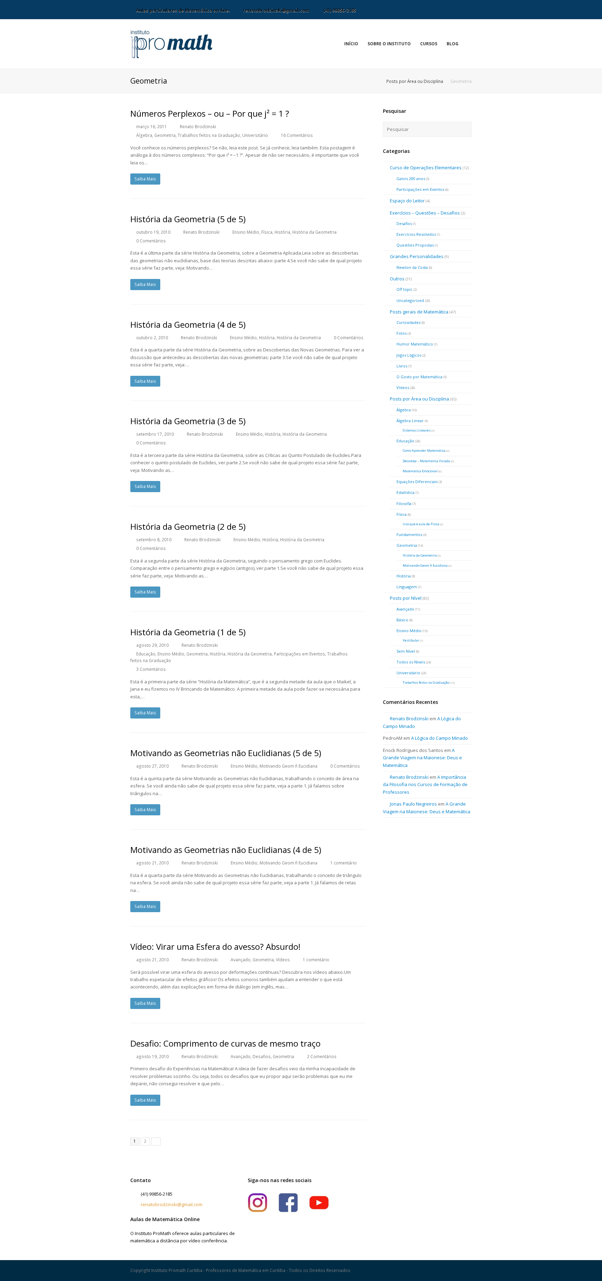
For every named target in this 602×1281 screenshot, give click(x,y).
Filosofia (403, 503)
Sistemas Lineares (417, 430)
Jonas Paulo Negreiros (413, 804)
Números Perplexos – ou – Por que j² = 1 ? (209, 113)
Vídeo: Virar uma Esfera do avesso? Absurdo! (215, 946)
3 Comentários (151, 669)
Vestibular (411, 640)
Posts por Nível (406, 598)
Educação (145, 654)
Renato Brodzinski (198, 127)
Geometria (165, 135)
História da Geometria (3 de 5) (188, 421)
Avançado (240, 960)
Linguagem (406, 586)
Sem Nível (405, 651)
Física (266, 232)
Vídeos (283, 960)
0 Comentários (151, 241)
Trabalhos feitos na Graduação (209, 135)
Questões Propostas (415, 245)
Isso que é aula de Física (421, 524)
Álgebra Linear (410, 420)
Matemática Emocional (420, 471)
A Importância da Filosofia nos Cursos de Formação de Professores (425, 784)
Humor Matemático (414, 344)
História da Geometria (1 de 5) (188, 632)
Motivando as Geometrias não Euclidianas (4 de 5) (225, 849)
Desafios (262, 1056)
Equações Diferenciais (417, 481)
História (282, 232)
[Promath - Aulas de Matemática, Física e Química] (171, 43)
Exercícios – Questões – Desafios (425, 213)
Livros (401, 365)
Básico (402, 619)
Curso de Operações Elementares (426, 167)
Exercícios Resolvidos (416, 234)
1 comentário (343, 863)
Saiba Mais (145, 179)
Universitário (255, 135)
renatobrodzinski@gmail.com (171, 1204)
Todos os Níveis (410, 662)
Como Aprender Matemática (424, 450)
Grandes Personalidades (416, 256)
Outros (397, 278)
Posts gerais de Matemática (419, 312)
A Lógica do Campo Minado (439, 738)
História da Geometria (314, 232)
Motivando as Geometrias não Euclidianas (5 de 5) (225, 753)
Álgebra (144, 135)
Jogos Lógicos (408, 355)
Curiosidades (408, 322)
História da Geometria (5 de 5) (188, 219)
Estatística (405, 492)
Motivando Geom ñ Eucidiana (288, 766)
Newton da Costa (412, 267)
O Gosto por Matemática (419, 376)
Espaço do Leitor (407, 200)
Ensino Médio (245, 232)
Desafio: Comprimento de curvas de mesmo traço (225, 1043)
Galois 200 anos (410, 178)
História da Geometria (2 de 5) (188, 526)
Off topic (404, 289)
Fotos (401, 333)
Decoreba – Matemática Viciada (426, 461)
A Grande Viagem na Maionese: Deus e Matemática (422, 757)
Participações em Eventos (299, 654)
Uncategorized (410, 300)
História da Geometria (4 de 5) (188, 324)
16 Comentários (297, 135)
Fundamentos (409, 534)
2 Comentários (322, 1056)
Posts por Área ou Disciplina (414, 81)
